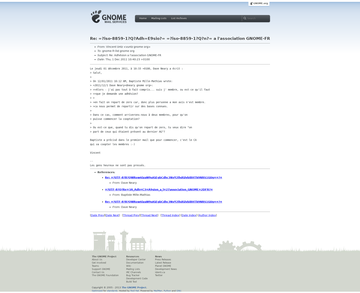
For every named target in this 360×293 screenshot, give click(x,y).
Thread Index (170, 215)
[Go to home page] (114, 24)
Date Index (189, 215)
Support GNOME (101, 269)
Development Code (137, 278)
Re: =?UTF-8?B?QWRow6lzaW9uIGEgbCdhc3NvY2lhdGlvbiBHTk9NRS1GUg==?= (163, 177)
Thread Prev (131, 215)
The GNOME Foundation (105, 275)
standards (112, 291)
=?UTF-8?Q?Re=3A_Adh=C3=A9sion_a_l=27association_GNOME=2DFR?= (159, 189)
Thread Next (149, 215)
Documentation (135, 262)
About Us (97, 259)
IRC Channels (133, 272)
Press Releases (163, 259)
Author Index (207, 215)
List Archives (179, 18)
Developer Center (136, 259)
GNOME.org (260, 3)
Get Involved (99, 262)
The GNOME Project (104, 256)
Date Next (112, 215)
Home (143, 18)
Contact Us (98, 272)
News (158, 256)
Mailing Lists (158, 18)
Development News (166, 269)
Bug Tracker (133, 275)
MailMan (158, 291)
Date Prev (97, 215)
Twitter (159, 275)
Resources (132, 256)
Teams (95, 266)
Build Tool (131, 281)
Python (167, 291)
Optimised (97, 291)
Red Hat (134, 291)
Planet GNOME (163, 266)
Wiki (128, 266)
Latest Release (163, 262)
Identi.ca (160, 272)
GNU (178, 291)
